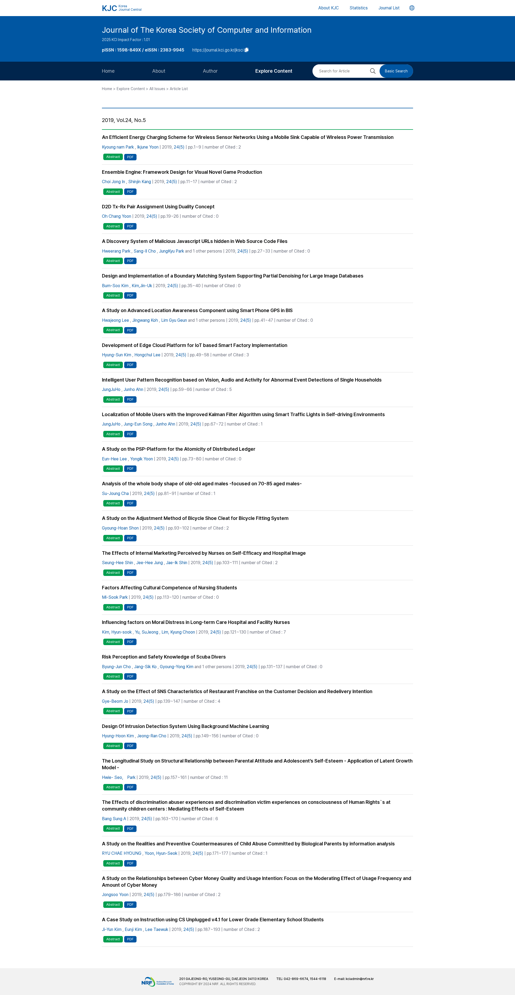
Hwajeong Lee (115, 320)
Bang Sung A (114, 818)
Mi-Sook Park (115, 597)
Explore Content (273, 71)
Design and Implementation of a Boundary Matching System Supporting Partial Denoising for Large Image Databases (232, 276)
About (158, 71)
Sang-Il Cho (145, 251)
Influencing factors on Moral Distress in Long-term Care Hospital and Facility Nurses (196, 622)
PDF (130, 157)
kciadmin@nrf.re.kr (360, 979)
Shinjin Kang (139, 181)
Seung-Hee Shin (117, 562)
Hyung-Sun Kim (116, 354)
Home (108, 71)
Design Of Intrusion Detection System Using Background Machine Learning (185, 726)
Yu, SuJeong (146, 632)
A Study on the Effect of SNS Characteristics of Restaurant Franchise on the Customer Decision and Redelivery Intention (237, 691)
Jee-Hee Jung (149, 562)
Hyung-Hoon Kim (118, 735)
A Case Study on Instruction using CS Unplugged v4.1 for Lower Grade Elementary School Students (213, 919)
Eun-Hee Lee (114, 458)
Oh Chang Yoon (116, 216)
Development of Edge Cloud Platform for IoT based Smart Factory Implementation (194, 345)
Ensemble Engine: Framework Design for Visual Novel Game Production (182, 172)
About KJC (328, 7)
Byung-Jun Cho (116, 666)
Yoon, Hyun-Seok (161, 853)
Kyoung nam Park (118, 147)
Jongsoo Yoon (115, 894)
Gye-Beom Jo (115, 701)
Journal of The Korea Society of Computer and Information (207, 30)
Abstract (113, 157)
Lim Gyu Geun (174, 320)
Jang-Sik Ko (145, 666)
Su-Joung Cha (115, 493)
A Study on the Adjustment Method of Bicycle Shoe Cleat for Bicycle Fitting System (195, 518)
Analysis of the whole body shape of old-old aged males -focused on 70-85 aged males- (202, 483)
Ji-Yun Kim (112, 929)
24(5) (179, 147)
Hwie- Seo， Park (118, 777)
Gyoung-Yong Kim (176, 666)
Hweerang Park (116, 251)
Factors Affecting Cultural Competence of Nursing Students (169, 587)
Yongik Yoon (141, 458)
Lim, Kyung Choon (178, 632)
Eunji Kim (133, 929)
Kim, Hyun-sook (117, 632)
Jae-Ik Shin (176, 562)
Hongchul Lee (147, 354)
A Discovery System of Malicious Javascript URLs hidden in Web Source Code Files (195, 241)
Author (210, 71)
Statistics (359, 7)
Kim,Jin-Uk (142, 285)
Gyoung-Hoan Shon (120, 528)
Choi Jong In (113, 181)
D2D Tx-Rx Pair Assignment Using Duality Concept (158, 206)
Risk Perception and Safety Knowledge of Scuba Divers (164, 657)
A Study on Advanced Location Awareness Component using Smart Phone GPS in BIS (197, 310)
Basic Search (396, 71)
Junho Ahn (133, 389)
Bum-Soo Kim (115, 285)
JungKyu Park (171, 251)
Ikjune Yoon (148, 147)
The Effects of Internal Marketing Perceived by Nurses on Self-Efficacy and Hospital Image (204, 553)
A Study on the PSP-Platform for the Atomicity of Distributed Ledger (178, 449)
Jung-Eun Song (138, 424)
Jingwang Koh (145, 320)
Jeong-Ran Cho (151, 735)
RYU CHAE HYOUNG (121, 853)
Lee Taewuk (156, 929)
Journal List (389, 7)
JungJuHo (111, 389)
